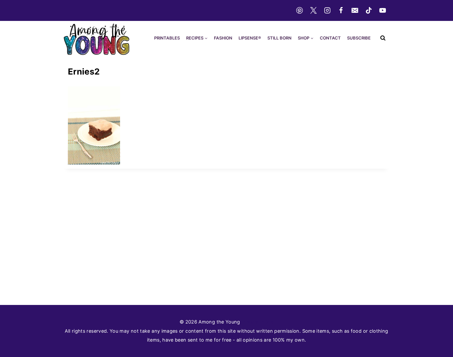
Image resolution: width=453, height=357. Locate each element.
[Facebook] (341, 10)
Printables (167, 38)
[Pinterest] (299, 10)
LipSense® (250, 38)
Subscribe (359, 38)
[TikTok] (368, 10)
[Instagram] (327, 10)
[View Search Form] (382, 38)
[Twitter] (313, 10)
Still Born (279, 38)
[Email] (355, 10)
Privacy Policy (257, 322)
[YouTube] (382, 10)
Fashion (223, 38)
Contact (330, 38)
